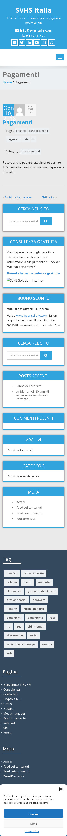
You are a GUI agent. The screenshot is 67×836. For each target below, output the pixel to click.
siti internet (36, 626)
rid (33, 139)
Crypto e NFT (12, 699)
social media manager (21, 644)
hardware (39, 600)
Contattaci (10, 694)
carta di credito (38, 131)
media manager (33, 609)
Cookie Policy (32, 831)
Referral (9, 723)
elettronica (14, 591)
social (33, 635)
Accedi (20, 502)
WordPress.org (26, 518)
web (9, 653)
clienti (27, 582)
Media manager (14, 713)
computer (44, 582)
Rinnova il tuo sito (29, 386)
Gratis (7, 704)
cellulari (12, 582)
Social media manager (18, 197)
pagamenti (13, 139)
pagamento (35, 617)
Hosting (12, 609)
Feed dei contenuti (29, 507)
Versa (7, 733)
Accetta (33, 813)
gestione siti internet (41, 591)
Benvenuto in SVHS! (17, 685)
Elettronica (48, 197)
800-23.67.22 (35, 36)
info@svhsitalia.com (36, 30)
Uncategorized (31, 151)
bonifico (21, 131)
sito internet (15, 635)
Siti (5, 728)
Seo (19, 626)
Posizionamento (14, 718)
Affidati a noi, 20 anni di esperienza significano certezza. (32, 395)
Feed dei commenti (29, 513)
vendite (47, 644)
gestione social (16, 600)
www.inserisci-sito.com (31, 315)
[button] (61, 789)
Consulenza (11, 689)
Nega (33, 823)
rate (26, 139)
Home (7, 82)
